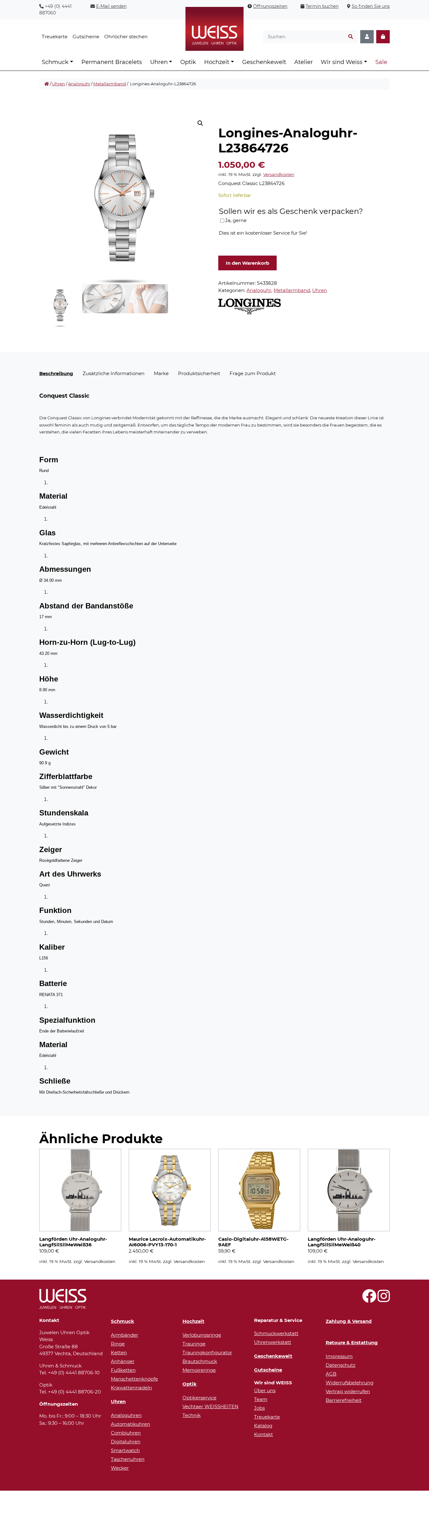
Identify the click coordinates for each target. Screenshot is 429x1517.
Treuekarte (55, 37)
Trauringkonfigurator (207, 1352)
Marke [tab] (161, 373)
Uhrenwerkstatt (272, 1342)
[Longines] (249, 306)
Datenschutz (341, 1365)
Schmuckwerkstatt (276, 1333)
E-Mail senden (111, 6)
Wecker (120, 1468)
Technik (191, 1415)
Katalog (263, 1426)
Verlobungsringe (201, 1335)
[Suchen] (351, 37)
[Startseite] (46, 84)
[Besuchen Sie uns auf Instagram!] (383, 1299)
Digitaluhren (125, 1442)
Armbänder (124, 1335)
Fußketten (123, 1370)
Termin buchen (322, 6)
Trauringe (193, 1344)
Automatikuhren (130, 1424)
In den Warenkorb (247, 263)
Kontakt (263, 1434)
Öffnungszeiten (270, 6)
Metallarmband (109, 83)
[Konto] (367, 37)
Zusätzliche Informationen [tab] (113, 373)
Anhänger (122, 1361)
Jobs (259, 1408)
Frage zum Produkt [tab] (253, 373)
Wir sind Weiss (341, 62)
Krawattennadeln (131, 1388)
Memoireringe (199, 1370)
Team (260, 1399)
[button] (200, 123)
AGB (331, 1374)
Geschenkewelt (264, 62)
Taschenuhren (127, 1459)
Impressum (339, 1356)
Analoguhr (79, 83)
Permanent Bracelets (111, 62)
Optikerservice (199, 1398)
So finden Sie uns (371, 6)
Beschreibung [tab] (56, 373)
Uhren (159, 62)
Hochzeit (216, 62)
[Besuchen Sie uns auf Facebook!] (369, 1299)
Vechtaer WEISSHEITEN (210, 1406)
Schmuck (55, 62)
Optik (188, 62)
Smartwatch (125, 1450)
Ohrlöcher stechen (126, 37)
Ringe (118, 1344)
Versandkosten (278, 174)
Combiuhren (126, 1433)
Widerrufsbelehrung (349, 1383)
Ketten (119, 1352)
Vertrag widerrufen (348, 1391)
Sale (381, 62)
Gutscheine (86, 37)
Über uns (264, 1390)
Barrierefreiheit (343, 1400)
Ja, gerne (236, 220)
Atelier (303, 62)
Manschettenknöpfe (134, 1379)
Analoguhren (126, 1415)
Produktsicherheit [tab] (199, 373)
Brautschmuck (199, 1361)
